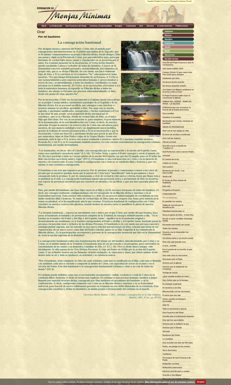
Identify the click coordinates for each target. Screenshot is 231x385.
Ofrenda (166, 331)
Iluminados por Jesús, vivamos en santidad (177, 122)
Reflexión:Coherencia (172, 367)
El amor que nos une (171, 295)
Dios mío (166, 186)
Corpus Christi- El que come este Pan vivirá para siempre (177, 73)
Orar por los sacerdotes (173, 320)
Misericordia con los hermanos (176, 291)
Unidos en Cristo (169, 163)
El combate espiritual (171, 284)
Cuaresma (169, 43)
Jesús (167, 47)
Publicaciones (182, 26)
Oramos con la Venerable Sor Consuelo (175, 233)
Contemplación (169, 194)
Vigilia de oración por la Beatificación (172, 206)
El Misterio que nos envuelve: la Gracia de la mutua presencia (176, 108)
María (167, 51)
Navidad (168, 39)
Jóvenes (150, 26)
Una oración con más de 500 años (177, 343)
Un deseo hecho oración (173, 82)
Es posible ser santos (172, 201)
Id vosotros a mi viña (171, 288)
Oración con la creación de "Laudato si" (174, 147)
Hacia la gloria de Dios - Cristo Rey (178, 215)
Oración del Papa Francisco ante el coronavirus (178, 64)
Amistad (166, 156)
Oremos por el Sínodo (172, 328)
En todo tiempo (171, 59)
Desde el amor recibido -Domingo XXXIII (177, 220)
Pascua (168, 35)
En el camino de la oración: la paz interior (177, 250)
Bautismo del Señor (171, 335)
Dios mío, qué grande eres (174, 242)
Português (174, 1)
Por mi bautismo (169, 198)
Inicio (44, 26)
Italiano (182, 1)
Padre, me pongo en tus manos (176, 346)
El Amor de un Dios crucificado (176, 134)
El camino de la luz (170, 159)
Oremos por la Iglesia (172, 263)
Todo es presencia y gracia (174, 309)
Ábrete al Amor (169, 142)
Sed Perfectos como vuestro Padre (178, 152)
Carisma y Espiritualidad (101, 26)
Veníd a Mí (166, 177)
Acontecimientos (164, 26)
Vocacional (170, 55)
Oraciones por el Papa (172, 259)
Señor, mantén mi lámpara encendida (174, 300)
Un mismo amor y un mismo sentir (177, 238)
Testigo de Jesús (170, 273)
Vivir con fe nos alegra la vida (175, 131)
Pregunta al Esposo (171, 190)
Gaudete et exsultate (171, 117)
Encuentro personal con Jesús (176, 225)
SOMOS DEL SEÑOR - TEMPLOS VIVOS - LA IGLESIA (176, 102)
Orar (141, 26)
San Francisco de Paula (75, 26)
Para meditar (168, 113)
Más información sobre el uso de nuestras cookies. (170, 382)
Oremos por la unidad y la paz (175, 324)
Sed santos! (167, 167)
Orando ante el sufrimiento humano (178, 316)
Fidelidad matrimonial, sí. (173, 211)
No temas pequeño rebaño (174, 86)
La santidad (167, 339)
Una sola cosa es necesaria (174, 255)
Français (165, 1)
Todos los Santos (170, 228)
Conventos (131, 26)
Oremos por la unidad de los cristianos (174, 268)
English (158, 1)
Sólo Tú (165, 305)
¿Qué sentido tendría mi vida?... (176, 276)
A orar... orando (169, 246)
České (189, 1)
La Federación (56, 26)
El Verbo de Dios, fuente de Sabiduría (174, 181)
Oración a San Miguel (171, 375)
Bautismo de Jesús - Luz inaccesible (173, 172)
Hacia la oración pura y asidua (176, 371)
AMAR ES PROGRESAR (173, 127)
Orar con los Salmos (171, 138)
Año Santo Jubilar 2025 (172, 69)
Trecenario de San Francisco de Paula (176, 359)
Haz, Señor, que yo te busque (175, 280)
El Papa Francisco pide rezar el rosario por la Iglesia (176, 97)
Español (150, 1)
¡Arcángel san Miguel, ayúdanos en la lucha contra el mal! (178, 91)
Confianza (166, 354)
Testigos (118, 26)
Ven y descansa (169, 350)
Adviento (169, 31)
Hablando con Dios (170, 364)
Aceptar (200, 382)
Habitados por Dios (171, 78)
